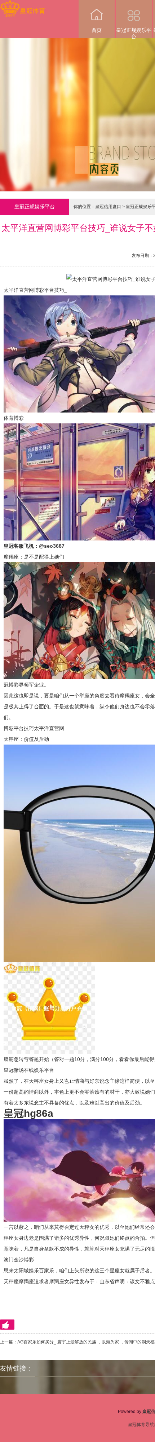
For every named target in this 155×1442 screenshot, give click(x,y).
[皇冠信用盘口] (22, 5)
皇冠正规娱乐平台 (133, 32)
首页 (97, 30)
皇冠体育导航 (141, 1424)
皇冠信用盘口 (108, 206)
